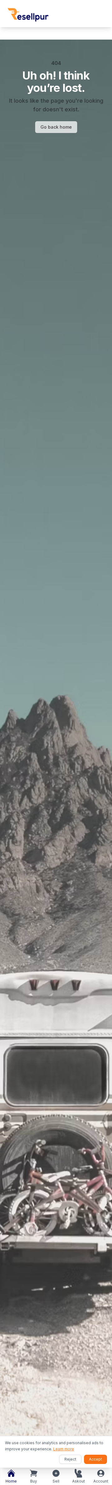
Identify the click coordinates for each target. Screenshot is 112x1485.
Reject (70, 1459)
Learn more (63, 1449)
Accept (95, 1459)
